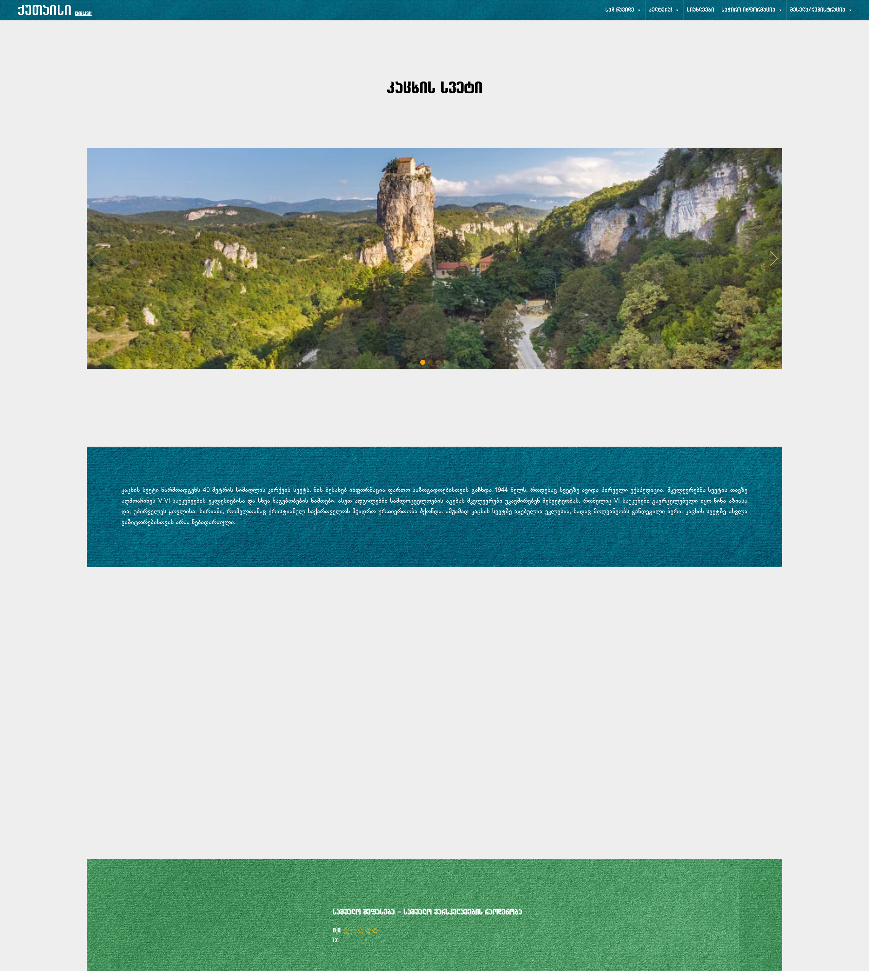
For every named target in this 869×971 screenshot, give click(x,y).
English (83, 13)
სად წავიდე (619, 10)
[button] (774, 258)
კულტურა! (660, 10)
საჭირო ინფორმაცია (748, 10)
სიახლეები (700, 10)
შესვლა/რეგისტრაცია (817, 10)
